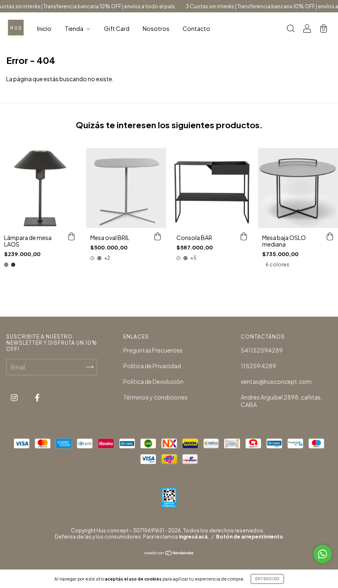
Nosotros (156, 28)
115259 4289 (258, 365)
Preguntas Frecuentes (153, 350)
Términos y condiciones (155, 397)
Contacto (196, 28)
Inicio (44, 28)
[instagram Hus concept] (14, 397)
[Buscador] (290, 29)
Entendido (267, 579)
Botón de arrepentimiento (249, 537)
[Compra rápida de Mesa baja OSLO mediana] (330, 236)
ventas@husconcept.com (276, 381)
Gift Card (116, 28)
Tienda (74, 28)
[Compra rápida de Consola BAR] (243, 236)
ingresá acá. (194, 537)
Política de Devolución (153, 381)
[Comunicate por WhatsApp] (322, 554)
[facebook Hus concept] (37, 397)
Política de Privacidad (152, 365)
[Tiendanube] (169, 553)
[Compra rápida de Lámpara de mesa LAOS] (71, 236)
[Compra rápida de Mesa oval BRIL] (158, 236)
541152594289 (262, 350)
